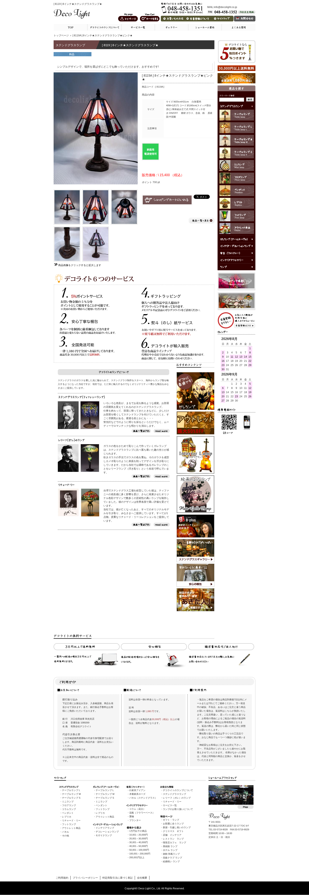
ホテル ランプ (170, 850)
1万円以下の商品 (138, 831)
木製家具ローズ (137, 794)
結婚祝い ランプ (171, 861)
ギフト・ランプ (171, 820)
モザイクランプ (104, 835)
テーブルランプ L (71, 790)
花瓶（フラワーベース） (142, 812)
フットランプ (69, 824)
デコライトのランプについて (178, 790)
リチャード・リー (71, 820)
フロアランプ (69, 805)
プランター (135, 820)
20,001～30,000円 (138, 838)
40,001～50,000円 (138, 846)
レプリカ (66, 816)
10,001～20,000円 (138, 834)
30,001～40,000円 (138, 842)
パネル (65, 832)
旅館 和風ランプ (171, 854)
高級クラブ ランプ (172, 857)
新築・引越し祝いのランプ (177, 827)
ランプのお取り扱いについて (178, 809)
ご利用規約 (62, 877)
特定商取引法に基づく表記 (117, 877)
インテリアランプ (105, 828)
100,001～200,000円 (139, 853)
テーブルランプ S (71, 798)
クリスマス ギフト (173, 831)
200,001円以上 (136, 857)
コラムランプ (69, 809)
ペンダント (68, 813)
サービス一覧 (170, 805)
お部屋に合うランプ (173, 823)
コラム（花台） (137, 809)
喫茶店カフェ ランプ (174, 842)
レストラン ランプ (173, 838)
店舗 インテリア (172, 835)
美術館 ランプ (170, 846)
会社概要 (142, 877)
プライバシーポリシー (85, 877)
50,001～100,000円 (139, 850)
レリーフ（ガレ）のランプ (177, 798)
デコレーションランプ (107, 831)
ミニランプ (68, 801)
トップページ (61, 35)
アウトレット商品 (71, 828)
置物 (131, 816)
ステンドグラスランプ (174, 794)
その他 (65, 835)
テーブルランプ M (71, 794)
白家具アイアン (137, 790)
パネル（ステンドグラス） (143, 798)
